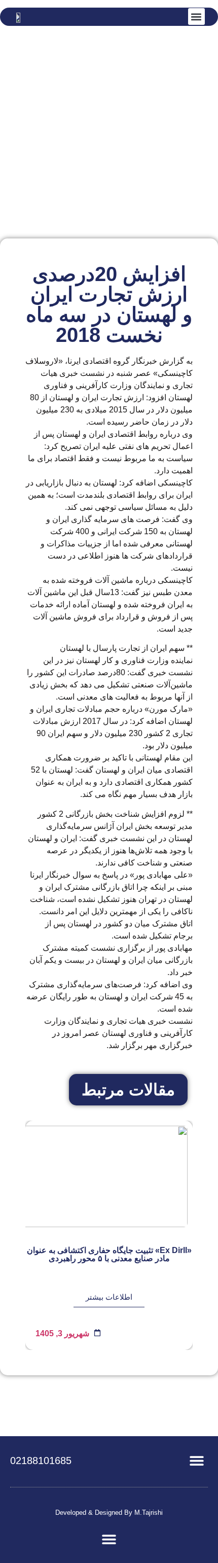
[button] (196, 16)
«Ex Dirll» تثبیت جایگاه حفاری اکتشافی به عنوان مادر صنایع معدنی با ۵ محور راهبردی (109, 1254)
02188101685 (40, 1460)
